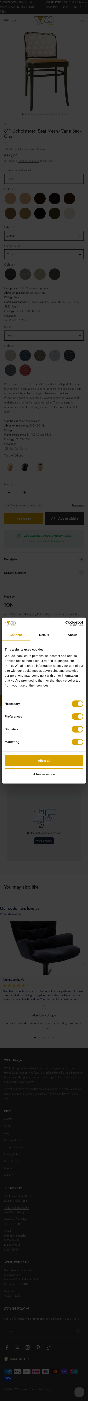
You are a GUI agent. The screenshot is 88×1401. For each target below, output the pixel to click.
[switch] (77, 716)
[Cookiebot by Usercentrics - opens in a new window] (65, 623)
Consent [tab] (16, 634)
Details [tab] (44, 634)
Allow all (44, 760)
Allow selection (44, 774)
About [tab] (72, 634)
